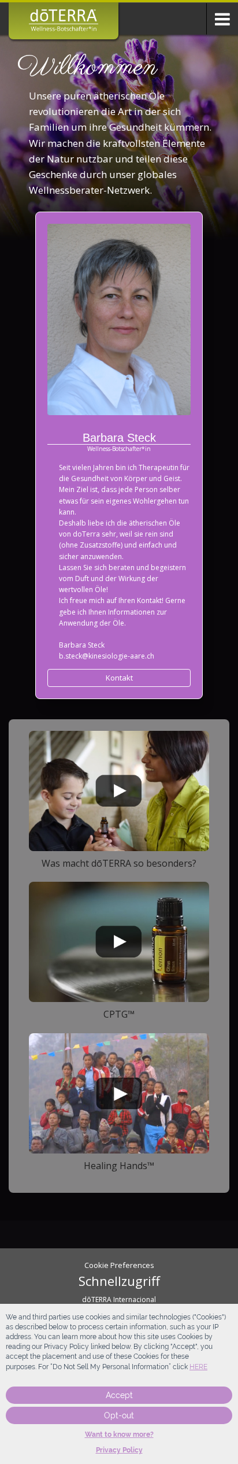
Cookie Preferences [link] (119, 1265)
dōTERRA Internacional (119, 1299)
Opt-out (119, 1415)
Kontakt (119, 677)
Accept (119, 1395)
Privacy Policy (119, 1450)
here (198, 1367)
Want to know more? (119, 1434)
